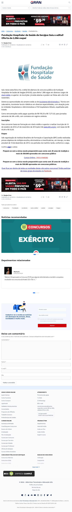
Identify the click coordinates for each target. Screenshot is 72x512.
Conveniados (5, 409)
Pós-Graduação (6, 435)
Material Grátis (41, 426)
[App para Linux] (25, 495)
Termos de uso (36, 487)
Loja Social (4, 403)
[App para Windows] (22, 495)
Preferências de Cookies (8, 417)
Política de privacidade (36, 484)
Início (2, 31)
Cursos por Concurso (7, 437)
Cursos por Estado (6, 443)
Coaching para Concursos (9, 426)
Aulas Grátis (41, 432)
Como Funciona (6, 398)
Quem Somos (5, 395)
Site (2, 375)
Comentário (5, 340)
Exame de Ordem (6, 429)
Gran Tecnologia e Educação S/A (28, 500)
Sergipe (24, 31)
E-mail (3, 368)
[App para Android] (32, 495)
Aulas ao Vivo (41, 429)
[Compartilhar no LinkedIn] (64, 45)
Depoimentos (41, 423)
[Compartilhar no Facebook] (59, 45)
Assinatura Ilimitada (7, 423)
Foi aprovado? (45, 414)
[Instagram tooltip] (38, 495)
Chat (40, 398)
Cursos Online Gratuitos (8, 451)
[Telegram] (51, 495)
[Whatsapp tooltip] (41, 495)
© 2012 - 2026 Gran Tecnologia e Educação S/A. (36, 482)
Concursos (9, 31)
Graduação (4, 432)
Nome (3, 362)
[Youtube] (35, 495)
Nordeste (18, 31)
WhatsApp (42, 400)
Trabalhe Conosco (6, 414)
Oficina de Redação (7, 449)
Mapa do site (36, 490)
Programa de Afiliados (8, 412)
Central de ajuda (44, 395)
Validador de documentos (9, 406)
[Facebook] (44, 495)
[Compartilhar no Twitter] (62, 45)
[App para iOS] (28, 495)
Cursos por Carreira (7, 440)
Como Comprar (6, 400)
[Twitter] (48, 495)
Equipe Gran (7, 43)
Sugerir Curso (41, 435)
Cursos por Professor (7, 446)
